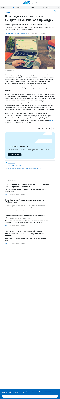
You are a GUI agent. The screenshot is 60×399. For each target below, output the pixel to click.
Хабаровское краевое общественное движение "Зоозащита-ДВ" (24, 168)
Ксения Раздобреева (21, 33)
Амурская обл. (11, 162)
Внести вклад (15, 154)
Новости (7, 12)
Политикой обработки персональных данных (14, 392)
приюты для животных (17, 165)
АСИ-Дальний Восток (10, 33)
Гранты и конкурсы (32, 33)
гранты (9, 165)
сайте (51, 120)
